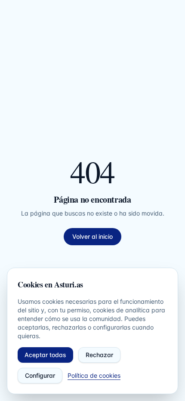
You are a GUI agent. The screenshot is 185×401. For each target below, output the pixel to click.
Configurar (40, 375)
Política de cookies (94, 375)
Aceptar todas (45, 354)
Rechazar (99, 354)
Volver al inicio (92, 236)
